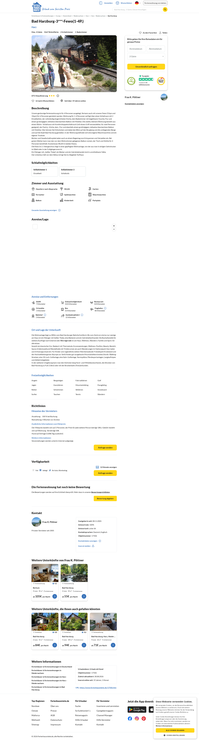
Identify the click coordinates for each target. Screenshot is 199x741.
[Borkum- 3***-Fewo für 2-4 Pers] (45, 573)
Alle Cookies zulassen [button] (175, 730)
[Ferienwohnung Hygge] (103, 622)
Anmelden (108, 3)
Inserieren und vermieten (108, 706)
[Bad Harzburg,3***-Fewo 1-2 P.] (74, 573)
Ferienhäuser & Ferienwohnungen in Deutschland (52, 667)
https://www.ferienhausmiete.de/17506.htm (98, 687)
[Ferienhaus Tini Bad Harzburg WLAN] (45, 622)
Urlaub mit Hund (96, 669)
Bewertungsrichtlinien (100, 492)
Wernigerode (66, 340)
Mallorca (36, 715)
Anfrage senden (105, 447)
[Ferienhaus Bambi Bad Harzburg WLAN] (74, 622)
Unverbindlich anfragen (146, 66)
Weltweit (36, 720)
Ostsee (35, 710)
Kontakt (79, 724)
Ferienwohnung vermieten (155, 3)
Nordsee (35, 706)
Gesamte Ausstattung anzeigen (44, 210)
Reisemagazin (81, 715)
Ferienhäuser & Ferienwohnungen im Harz (49, 677)
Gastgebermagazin (105, 710)
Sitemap (35, 724)
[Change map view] (35, 226)
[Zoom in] (114, 226)
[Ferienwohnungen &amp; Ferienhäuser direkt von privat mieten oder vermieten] (51, 9)
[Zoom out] (114, 229)
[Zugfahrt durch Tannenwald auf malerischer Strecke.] (74, 63)
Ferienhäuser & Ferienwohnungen (43, 16)
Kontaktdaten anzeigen (134, 104)
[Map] (74, 257)
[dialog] (175, 718)
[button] (175, 735)
